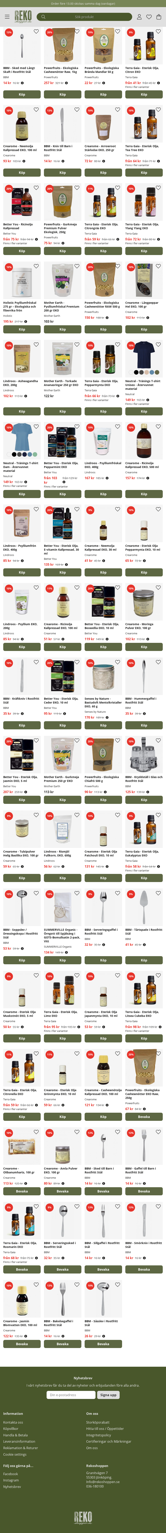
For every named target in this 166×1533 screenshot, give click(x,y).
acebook (11, 1474)
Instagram (11, 1480)
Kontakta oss (13, 1422)
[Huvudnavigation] (7, 17)
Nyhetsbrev (12, 1486)
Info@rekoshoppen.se (103, 1482)
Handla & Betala (15, 1435)
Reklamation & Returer (20, 1448)
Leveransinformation (19, 1441)
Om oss (92, 1448)
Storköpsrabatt (98, 1422)
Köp (144, 94)
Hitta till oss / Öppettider (105, 1428)
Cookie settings (15, 1454)
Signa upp (108, 1395)
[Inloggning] (139, 17)
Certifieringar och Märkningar (108, 1441)
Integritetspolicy (98, 1435)
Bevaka (144, 1117)
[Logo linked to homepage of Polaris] (23, 16)
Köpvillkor (10, 1428)
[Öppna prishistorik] (22, 83)
